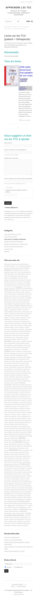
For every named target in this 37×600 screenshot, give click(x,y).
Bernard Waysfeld (8, 303)
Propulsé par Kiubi (19, 594)
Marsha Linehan (23, 432)
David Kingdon (26, 333)
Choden (17, 317)
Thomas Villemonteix (20, 505)
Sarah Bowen (18, 483)
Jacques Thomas (23, 388)
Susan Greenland (19, 493)
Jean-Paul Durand (24, 396)
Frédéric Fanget (12, 367)
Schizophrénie (24, 483)
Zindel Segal (25, 525)
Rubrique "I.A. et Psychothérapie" (13, 540)
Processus (28, 469)
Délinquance (14, 339)
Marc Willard (11, 422)
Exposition (6, 355)
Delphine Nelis (7, 335)
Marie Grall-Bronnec (14, 426)
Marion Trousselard (27, 430)
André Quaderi (21, 279)
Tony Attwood (14, 507)
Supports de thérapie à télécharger (13, 246)
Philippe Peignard (26, 461)
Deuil (13, 337)
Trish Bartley (15, 509)
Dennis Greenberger (24, 335)
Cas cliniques (25, 309)
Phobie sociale (25, 464)
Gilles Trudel (17, 371)
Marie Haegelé (23, 426)
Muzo (24, 444)
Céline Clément (19, 313)
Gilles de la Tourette (9, 371)
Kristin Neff (27, 408)
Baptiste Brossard (8, 299)
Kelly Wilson (21, 408)
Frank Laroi (22, 365)
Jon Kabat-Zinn (7, 406)
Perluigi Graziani (26, 458)
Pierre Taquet (29, 468)
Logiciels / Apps (8, 249)
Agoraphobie (7, 272)
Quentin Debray (26, 473)
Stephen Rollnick (28, 487)
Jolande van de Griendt (26, 404)
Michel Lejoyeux (22, 440)
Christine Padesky (15, 319)
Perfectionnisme (18, 458)
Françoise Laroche (8, 365)
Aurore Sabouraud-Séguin (25, 295)
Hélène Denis (13, 380)
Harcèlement (12, 376)
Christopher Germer (26, 321)
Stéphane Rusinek (15, 489)
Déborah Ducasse (19, 337)
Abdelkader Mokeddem (9, 266)
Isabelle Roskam (8, 386)
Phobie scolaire (16, 464)
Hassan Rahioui (19, 376)
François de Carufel (27, 361)
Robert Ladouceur (16, 479)
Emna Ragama (25, 349)
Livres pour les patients (10, 236)
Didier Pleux (23, 341)
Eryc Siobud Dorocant (26, 351)
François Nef (15, 363)
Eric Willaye (18, 351)
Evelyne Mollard (28, 353)
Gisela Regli (23, 371)
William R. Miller (27, 523)
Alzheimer (6, 277)
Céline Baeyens (12, 313)
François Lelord (7, 363)
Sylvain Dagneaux (27, 493)
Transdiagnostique (22, 507)
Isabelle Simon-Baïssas (17, 386)
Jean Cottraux (25, 390)
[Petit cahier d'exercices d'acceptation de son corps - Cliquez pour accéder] (11, 85)
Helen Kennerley (27, 376)
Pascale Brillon (22, 454)
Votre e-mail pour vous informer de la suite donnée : (18, 178)
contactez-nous (10, 219)
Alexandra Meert (21, 274)
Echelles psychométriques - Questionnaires (16, 244)
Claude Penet (13, 325)
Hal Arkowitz (13, 374)
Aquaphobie (18, 289)
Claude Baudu (24, 323)
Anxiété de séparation (27, 288)
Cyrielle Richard (28, 329)
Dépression (8, 341)
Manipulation (18, 420)
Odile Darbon (26, 450)
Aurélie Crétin (28, 293)
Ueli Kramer (11, 519)
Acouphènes (7, 268)
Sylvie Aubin (7, 495)
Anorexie (6, 288)
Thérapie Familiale (8, 503)
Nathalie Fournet (12, 446)
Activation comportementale (17, 268)
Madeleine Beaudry (22, 418)
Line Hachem (17, 412)
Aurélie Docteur (7, 295)
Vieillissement (20, 521)
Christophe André (8, 321)
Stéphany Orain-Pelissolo (15, 491)
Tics (26, 505)
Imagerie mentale (27, 380)
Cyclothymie (21, 329)
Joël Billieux (29, 402)
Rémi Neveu (23, 477)
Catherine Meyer (17, 311)
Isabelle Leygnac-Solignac (26, 384)
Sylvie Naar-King (20, 495)
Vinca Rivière (27, 521)
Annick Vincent (27, 285)
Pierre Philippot (22, 468)
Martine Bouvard (14, 436)
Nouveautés (13, 450)
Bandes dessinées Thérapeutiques (13, 241)
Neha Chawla (27, 446)
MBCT (27, 436)
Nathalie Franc (20, 446)
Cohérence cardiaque (9, 327)
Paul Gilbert (26, 456)
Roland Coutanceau (25, 479)
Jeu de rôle (29, 400)
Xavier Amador (7, 525)
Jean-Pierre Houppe (27, 398)
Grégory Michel (18, 373)
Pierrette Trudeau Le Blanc (19, 469)
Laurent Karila (11, 412)
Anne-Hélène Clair (21, 283)
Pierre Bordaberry (27, 466)
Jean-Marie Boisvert (23, 394)
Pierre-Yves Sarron (8, 469)
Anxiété (18, 288)
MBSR (31, 436)
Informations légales (17, 584)
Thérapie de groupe (12, 501)
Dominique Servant (11, 343)
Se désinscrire (19, 567)
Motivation (19, 444)
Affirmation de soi (17, 270)
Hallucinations (19, 374)
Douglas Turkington (20, 343)
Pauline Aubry (11, 458)
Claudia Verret (20, 325)
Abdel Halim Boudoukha (22, 264)
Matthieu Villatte (22, 436)
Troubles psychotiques (14, 517)
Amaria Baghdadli (13, 277)
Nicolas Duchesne (13, 448)
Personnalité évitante (9, 460)
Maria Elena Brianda (19, 422)
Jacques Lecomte (8, 388)
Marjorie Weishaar (8, 432)
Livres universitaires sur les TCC (12, 234)
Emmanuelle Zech (17, 349)
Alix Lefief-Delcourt (12, 276)
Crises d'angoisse (14, 329)
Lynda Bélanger (24, 416)
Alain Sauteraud (24, 272)
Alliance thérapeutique (22, 276)
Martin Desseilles (23, 434)
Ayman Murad (28, 297)
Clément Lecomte (28, 325)
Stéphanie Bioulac (23, 489)
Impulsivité (6, 382)
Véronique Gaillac (12, 521)
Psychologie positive (27, 471)
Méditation (22, 438)
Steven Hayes (7, 489)
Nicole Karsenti (21, 448)
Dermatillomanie (8, 337)
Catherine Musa (25, 311)
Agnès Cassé (26, 270)
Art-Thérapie (17, 291)
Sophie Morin (7, 487)
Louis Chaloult (12, 414)
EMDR (19, 347)
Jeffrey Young (17, 400)
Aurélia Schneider (21, 293)
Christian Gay (22, 317)
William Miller (19, 523)
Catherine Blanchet (8, 311)
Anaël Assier (20, 277)
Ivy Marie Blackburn (27, 386)
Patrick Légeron (11, 456)
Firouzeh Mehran (27, 357)
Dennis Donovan (15, 335)
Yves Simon (19, 525)
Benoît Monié (27, 299)
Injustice (12, 382)
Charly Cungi (12, 317)
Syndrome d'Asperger (12, 497)
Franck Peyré (12, 361)
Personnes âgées (18, 460)
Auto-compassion (13, 297)
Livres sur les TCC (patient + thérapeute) (15, 239)
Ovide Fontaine (18, 452)
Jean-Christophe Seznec (13, 392)
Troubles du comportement (18, 513)
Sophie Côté (19, 485)
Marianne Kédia (17, 424)
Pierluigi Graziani (18, 466)
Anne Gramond (20, 281)
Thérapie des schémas (24, 501)
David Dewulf (12, 333)
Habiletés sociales (27, 373)
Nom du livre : (8, 143)
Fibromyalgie (20, 357)
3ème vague (7, 264)
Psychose (20, 473)
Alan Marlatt (11, 274)
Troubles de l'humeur (13, 511)
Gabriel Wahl (28, 367)
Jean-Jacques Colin (23, 392)
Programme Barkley (8, 471)
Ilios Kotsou (19, 380)
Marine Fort (12, 430)
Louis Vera (19, 414)
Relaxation (29, 475)
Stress (23, 491)
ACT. (17, 266)
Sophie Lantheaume (27, 485)
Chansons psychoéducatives (12, 537)
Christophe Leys (17, 321)
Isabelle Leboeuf (16, 384)
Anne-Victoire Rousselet (17, 285)
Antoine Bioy (12, 288)
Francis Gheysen (22, 359)
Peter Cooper (26, 460)
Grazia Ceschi (11, 373)
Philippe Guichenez (17, 461)
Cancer (29, 307)
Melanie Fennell (14, 438)
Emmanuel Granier (25, 347)
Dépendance (25, 339)
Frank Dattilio (16, 365)
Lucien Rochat (13, 416)
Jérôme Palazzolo (15, 402)
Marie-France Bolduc (22, 428)
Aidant (12, 272)
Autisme (6, 297)
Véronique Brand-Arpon (20, 519)
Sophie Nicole (14, 487)
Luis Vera (19, 416)
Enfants (7, 351)
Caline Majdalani (16, 307)
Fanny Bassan (13, 357)
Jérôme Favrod (7, 402)
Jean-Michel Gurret (15, 396)
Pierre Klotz (15, 468)
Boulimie (22, 305)
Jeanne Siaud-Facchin (9, 400)
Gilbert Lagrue (26, 369)
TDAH (24, 497)
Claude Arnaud (17, 323)
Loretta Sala (29, 412)
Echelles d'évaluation (18, 345)
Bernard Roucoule (25, 301)
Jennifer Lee (23, 400)
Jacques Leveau (16, 388)
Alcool (15, 274)
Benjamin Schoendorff (18, 299)
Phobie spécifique (9, 466)
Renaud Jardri (7, 477)
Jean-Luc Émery (15, 394)
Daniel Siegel (21, 331)
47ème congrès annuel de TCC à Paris (14, 551)
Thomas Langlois (11, 505)
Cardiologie (19, 309)
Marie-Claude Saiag (13, 428)
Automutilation (21, 297)
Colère (16, 327)
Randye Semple (7, 475)
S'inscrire (22, 2)
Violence (14, 523)
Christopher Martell (8, 323)
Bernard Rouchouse (16, 301)
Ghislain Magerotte (18, 369)
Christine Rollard (24, 319)
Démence (19, 339)
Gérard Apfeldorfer (8, 369)
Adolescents (8, 270)
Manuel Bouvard (25, 420)
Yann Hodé (13, 525)
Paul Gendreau (19, 456)
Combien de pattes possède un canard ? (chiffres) (16, 191)
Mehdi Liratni (7, 438)
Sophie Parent (21, 487)
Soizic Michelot (12, 485)
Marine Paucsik (19, 430)
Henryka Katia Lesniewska (18, 378)
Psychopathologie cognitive (10, 473)
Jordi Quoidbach (22, 406)
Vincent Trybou (7, 523)
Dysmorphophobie (8, 345)
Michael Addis (15, 440)
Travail (29, 507)
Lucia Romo (24, 414)
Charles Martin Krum (9, 315)
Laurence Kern (22, 410)
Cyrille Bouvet (7, 331)
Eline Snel (26, 345)
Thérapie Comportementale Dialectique (16, 499)
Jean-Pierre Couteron (17, 398)
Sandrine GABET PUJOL (9, 483)
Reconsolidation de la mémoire (19, 475)
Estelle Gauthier (13, 353)
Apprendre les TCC (18, 7)
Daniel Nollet (14, 331)
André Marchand (14, 279)
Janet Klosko (18, 390)
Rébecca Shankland (15, 477)
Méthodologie (7, 440)
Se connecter (29, 2)
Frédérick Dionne (20, 367)
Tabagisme (20, 497)
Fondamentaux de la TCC (11, 359)
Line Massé (23, 412)
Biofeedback (10, 305)
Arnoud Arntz (10, 291)
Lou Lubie (6, 414)
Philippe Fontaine (8, 461)
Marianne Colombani (9, 424)
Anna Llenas (28, 279)
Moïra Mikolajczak (13, 444)
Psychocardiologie (18, 471)
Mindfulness (19, 442)
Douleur (27, 343)
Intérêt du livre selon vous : (11, 158)
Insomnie (16, 382)
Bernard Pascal (7, 301)
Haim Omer (6, 374)
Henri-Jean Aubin (8, 378)
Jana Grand (12, 390)
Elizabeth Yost (14, 347)
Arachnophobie (25, 289)
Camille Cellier (24, 307)
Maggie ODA (23, 81)
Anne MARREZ (23, 79)
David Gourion (18, 333)
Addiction (27, 268)
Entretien (13, 351)
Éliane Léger (12, 355)
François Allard (19, 361)
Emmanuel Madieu (8, 349)
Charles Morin (17, 315)
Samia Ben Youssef (28, 481)
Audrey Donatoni (12, 293)
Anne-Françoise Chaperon (10, 283)
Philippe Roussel (8, 464)
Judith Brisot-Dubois (13, 408)
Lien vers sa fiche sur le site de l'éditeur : (15, 149)
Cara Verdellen (12, 309)
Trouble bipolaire (23, 509)
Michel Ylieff (11, 442)
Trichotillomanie (8, 509)
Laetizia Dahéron (8, 410)
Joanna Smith (23, 402)
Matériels (6, 251)
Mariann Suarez (27, 422)
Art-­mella (22, 291)
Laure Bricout (15, 410)
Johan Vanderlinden (8, 404)
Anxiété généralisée (9, 290)
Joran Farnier (14, 406)
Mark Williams (16, 432)
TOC (9, 507)
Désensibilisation (16, 341)
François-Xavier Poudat (23, 363)
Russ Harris (20, 481)
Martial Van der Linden (14, 434)
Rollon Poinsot (7, 481)
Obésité (21, 450)
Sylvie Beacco (13, 495)
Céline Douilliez (27, 313)
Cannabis (6, 309)
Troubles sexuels (24, 517)
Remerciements (21, 586)
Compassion (21, 327)
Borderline (17, 305)
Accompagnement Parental (25, 266)
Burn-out (9, 307)
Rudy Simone (15, 481)
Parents (24, 452)
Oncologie (11, 452)
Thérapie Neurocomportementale (21, 503)
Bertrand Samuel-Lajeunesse (19, 303)
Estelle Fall (6, 353)
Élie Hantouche (19, 355)
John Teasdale (17, 404)
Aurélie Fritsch (15, 295)
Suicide (13, 493)
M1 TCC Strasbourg (13, 418)
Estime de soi (21, 353)
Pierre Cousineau (8, 468)
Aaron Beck (14, 264)
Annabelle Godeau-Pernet (10, 281)
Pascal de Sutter (14, 454)
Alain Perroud (17, 272)
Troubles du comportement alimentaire (23, 88)
